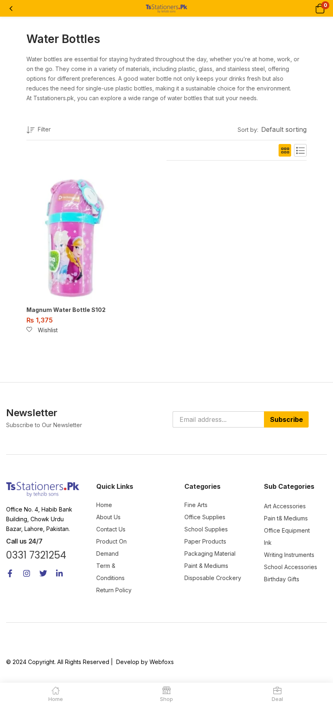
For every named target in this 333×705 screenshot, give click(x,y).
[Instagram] (26, 573)
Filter (44, 129)
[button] (320, 8)
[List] (300, 150)
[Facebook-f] (10, 573)
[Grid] (285, 150)
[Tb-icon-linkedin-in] (60, 573)
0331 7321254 (36, 555)
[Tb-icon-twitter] (43, 573)
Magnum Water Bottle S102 (66, 309)
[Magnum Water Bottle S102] (69, 237)
